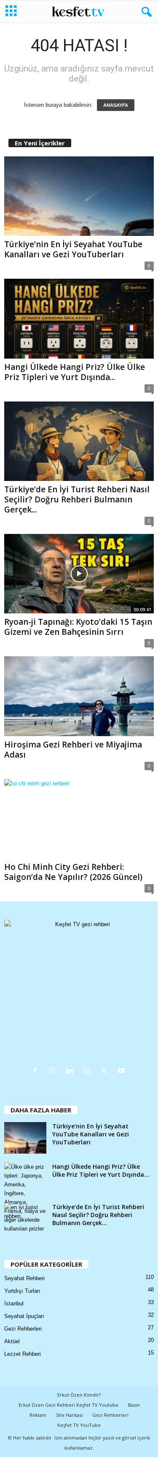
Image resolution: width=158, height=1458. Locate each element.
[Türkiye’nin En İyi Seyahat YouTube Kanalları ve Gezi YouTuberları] (79, 196)
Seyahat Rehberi (24, 1278)
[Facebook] (37, 1071)
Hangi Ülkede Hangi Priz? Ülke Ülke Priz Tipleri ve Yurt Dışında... (74, 372)
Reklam (37, 1415)
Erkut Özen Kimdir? (79, 1395)
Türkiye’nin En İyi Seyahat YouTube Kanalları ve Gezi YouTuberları (73, 249)
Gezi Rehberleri (23, 1329)
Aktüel (12, 1341)
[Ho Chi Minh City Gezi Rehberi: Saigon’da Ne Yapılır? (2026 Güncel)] (79, 818)
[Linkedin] (71, 1071)
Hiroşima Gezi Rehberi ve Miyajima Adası (73, 749)
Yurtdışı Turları (22, 1291)
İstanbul (14, 1303)
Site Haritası (69, 1415)
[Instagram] (54, 1071)
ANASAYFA (115, 105)
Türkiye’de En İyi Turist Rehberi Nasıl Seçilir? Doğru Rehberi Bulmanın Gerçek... (77, 499)
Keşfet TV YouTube (79, 1425)
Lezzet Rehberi (22, 1354)
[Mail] (88, 1071)
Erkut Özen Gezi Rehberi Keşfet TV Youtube (68, 1405)
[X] (106, 1071)
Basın (134, 1405)
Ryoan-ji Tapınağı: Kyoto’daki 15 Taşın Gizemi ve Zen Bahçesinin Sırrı (78, 626)
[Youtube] (122, 1071)
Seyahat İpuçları (24, 1316)
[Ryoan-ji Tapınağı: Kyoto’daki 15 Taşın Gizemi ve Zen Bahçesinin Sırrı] (79, 573)
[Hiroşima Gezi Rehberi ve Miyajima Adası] (79, 696)
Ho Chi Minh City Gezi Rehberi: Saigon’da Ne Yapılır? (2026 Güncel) (73, 871)
